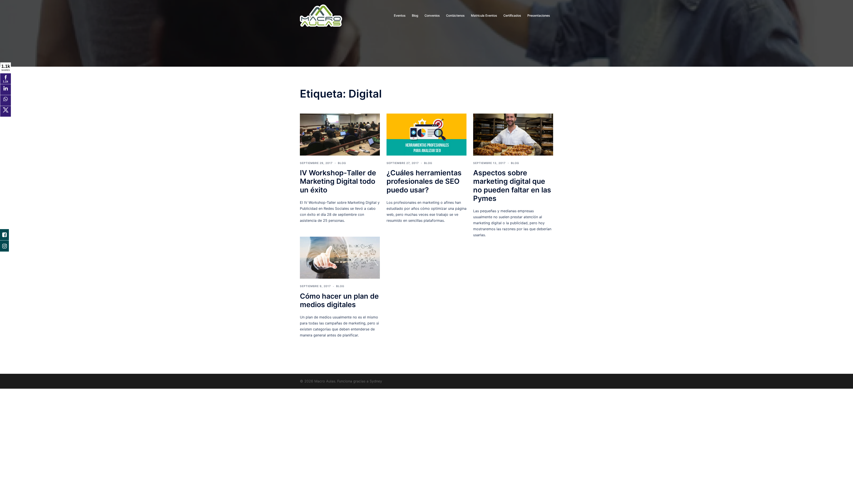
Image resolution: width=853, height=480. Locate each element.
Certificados (512, 15)
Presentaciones (538, 15)
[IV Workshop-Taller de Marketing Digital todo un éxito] (340, 134)
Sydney (376, 381)
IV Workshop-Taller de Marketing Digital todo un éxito (338, 181)
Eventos (400, 15)
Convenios (432, 15)
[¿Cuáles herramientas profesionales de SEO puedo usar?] (426, 134)
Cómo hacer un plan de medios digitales (339, 300)
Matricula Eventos (484, 15)
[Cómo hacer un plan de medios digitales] (340, 257)
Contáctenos (455, 15)
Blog (415, 15)
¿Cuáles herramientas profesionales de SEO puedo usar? (424, 181)
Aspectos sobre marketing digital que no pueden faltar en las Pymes (512, 185)
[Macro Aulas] (321, 15)
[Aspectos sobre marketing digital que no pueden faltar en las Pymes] (513, 134)
